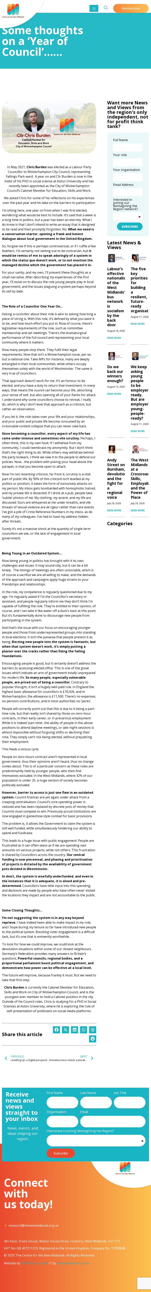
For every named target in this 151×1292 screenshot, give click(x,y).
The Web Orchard (34, 1263)
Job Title (120, 1093)
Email (84, 1112)
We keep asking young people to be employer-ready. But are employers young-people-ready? (140, 392)
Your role (120, 155)
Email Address (123, 185)
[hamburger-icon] (93, 8)
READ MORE (114, 338)
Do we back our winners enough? (115, 373)
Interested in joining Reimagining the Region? (80, 1131)
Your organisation (126, 170)
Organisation (56, 1112)
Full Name (120, 140)
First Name (55, 1093)
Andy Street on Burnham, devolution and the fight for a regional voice (117, 478)
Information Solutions (73, 1263)
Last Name (88, 1093)
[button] (56, 1029)
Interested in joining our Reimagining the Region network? (125, 204)
